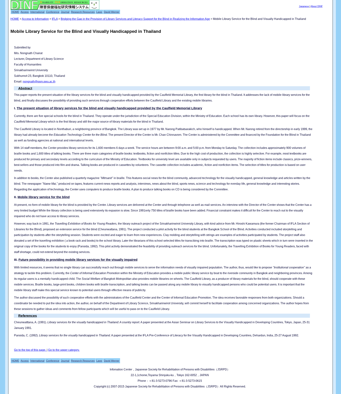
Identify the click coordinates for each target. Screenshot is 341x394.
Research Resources (83, 11)
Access (25, 11)
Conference (52, 11)
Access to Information (35, 18)
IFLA (55, 18)
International (37, 11)
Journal (65, 11)
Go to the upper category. (64, 349)
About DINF (317, 6)
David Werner (111, 11)
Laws (99, 11)
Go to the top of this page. (30, 349)
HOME (15, 11)
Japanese (304, 6)
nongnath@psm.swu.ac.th (39, 81)
